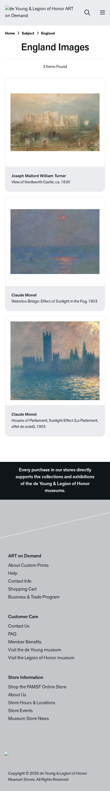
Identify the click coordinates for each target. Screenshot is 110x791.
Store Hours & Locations (31, 703)
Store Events (20, 711)
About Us (17, 695)
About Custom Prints (28, 566)
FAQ (12, 634)
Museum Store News (28, 719)
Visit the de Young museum (34, 650)
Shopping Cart (22, 589)
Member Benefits (24, 642)
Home (10, 33)
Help (12, 573)
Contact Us (18, 626)
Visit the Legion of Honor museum (41, 658)
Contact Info (19, 581)
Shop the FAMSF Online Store (37, 687)
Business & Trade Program (34, 597)
